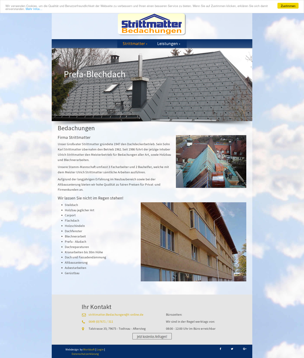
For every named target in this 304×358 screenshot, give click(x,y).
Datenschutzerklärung (85, 354)
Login (100, 349)
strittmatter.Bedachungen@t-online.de (115, 314)
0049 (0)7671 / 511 (101, 322)
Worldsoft (89, 349)
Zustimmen (288, 6)
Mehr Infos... (34, 9)
